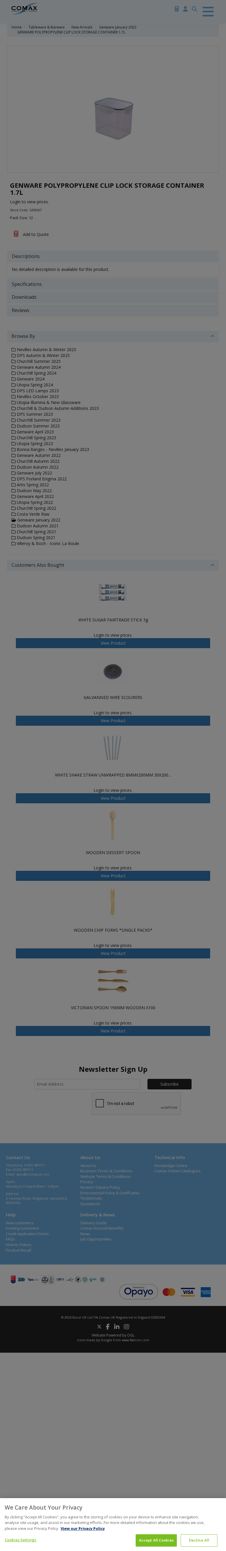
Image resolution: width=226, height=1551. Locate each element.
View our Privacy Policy (83, 1528)
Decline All (199, 1540)
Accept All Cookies (156, 1540)
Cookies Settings (20, 1539)
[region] (113, 1524)
